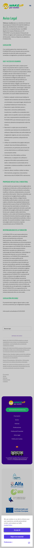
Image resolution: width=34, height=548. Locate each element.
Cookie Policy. (8, 525)
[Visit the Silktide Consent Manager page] (29, 543)
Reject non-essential (17, 537)
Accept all (17, 530)
